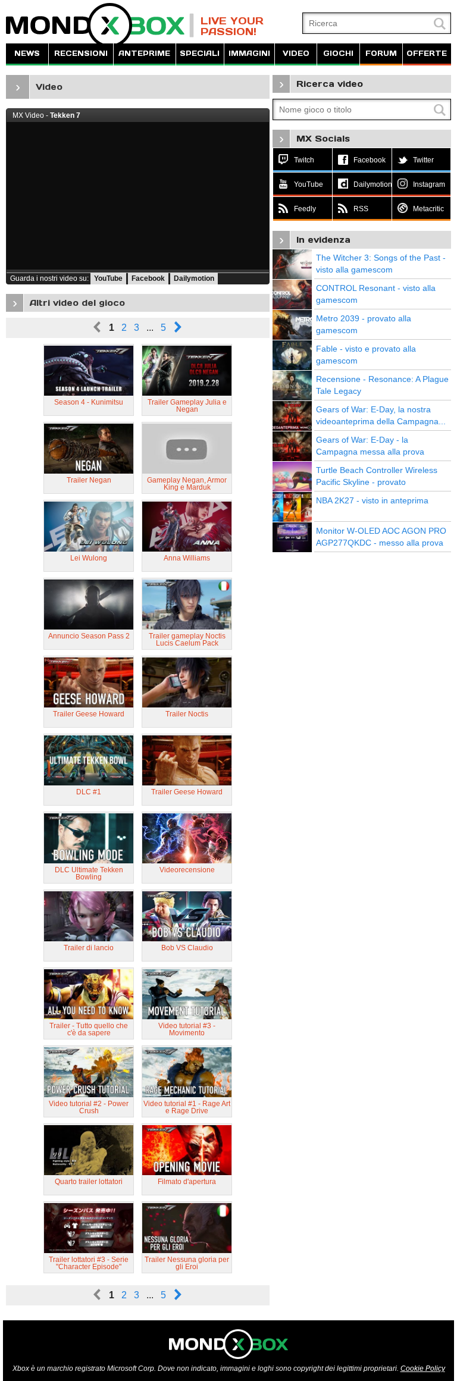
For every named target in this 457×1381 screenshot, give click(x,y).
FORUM (381, 53)
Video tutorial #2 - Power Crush (89, 1107)
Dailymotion (194, 278)
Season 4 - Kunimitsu (88, 402)
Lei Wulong (88, 558)
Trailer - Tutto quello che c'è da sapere (88, 1029)
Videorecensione (187, 870)
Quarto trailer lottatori (89, 1182)
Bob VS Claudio (187, 948)
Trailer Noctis (186, 714)
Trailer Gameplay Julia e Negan (187, 406)
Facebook (148, 278)
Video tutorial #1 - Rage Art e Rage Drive (186, 1107)
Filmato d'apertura (187, 1182)
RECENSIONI (81, 53)
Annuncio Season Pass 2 (89, 636)
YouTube (108, 278)
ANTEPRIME (144, 53)
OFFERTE (426, 53)
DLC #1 (88, 792)
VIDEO (296, 53)
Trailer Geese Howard (88, 714)
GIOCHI (338, 53)
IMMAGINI (249, 53)
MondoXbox (100, 25)
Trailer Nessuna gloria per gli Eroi (187, 1263)
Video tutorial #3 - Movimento (186, 1029)
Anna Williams (187, 558)
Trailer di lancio (89, 948)
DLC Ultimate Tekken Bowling (89, 873)
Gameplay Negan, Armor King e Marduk (187, 483)
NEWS (27, 53)
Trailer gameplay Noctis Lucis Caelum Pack (187, 639)
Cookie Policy (422, 1368)
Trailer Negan (89, 480)
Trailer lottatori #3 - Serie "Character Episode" (89, 1263)
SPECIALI (200, 53)
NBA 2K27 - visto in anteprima (372, 500)
